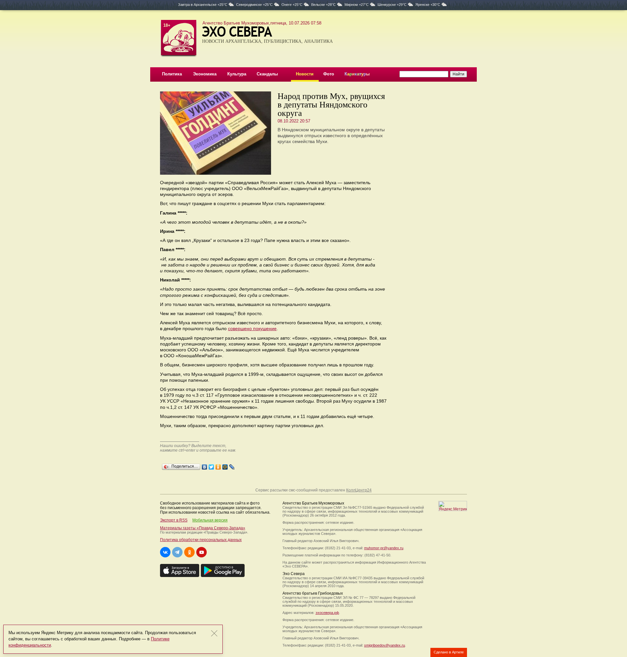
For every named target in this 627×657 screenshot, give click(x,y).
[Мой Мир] (225, 465)
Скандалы (267, 74)
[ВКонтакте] (204, 465)
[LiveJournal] (232, 465)
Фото (328, 74)
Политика (172, 74)
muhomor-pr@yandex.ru (383, 548)
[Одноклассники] (218, 465)
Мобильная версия (210, 520)
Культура (236, 74)
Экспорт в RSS (173, 520)
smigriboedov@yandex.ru (384, 645)
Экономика (205, 74)
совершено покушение (252, 328)
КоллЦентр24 (359, 490)
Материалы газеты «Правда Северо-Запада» (202, 528)
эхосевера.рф (327, 613)
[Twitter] (211, 465)
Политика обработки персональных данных (201, 539)
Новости (305, 74)
